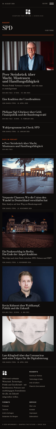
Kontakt (32, 409)
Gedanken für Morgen (10, 416)
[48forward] (28, 11)
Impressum (33, 413)
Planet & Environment (37, 386)
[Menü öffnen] (51, 4)
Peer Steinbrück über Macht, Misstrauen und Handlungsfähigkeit (22, 145)
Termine (5, 409)
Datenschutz (33, 416)
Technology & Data (36, 379)
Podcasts (5, 406)
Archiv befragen (8, 413)
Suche (45, 3)
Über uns (32, 406)
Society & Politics (35, 376)
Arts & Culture (34, 383)
